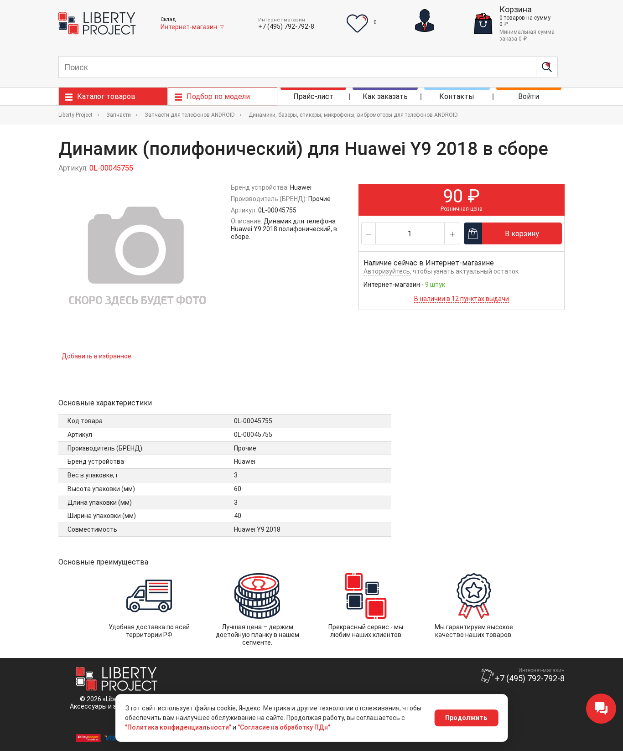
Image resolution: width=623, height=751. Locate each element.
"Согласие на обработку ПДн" (284, 727)
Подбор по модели (218, 96)
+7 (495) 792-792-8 (286, 26)
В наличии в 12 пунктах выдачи (461, 298)
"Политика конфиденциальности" (178, 727)
